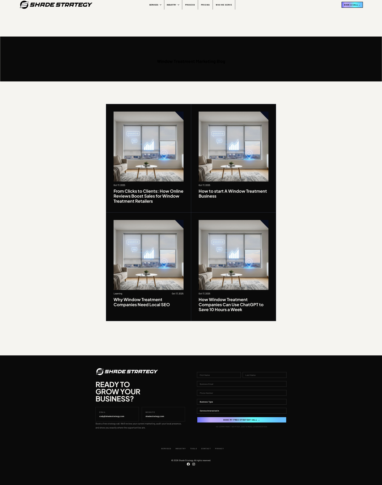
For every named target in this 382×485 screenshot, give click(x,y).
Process (190, 5)
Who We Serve (224, 5)
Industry (180, 448)
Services (166, 448)
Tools (193, 448)
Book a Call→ (352, 5)
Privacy (219, 448)
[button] (155, 5)
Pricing (205, 5)
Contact (206, 448)
